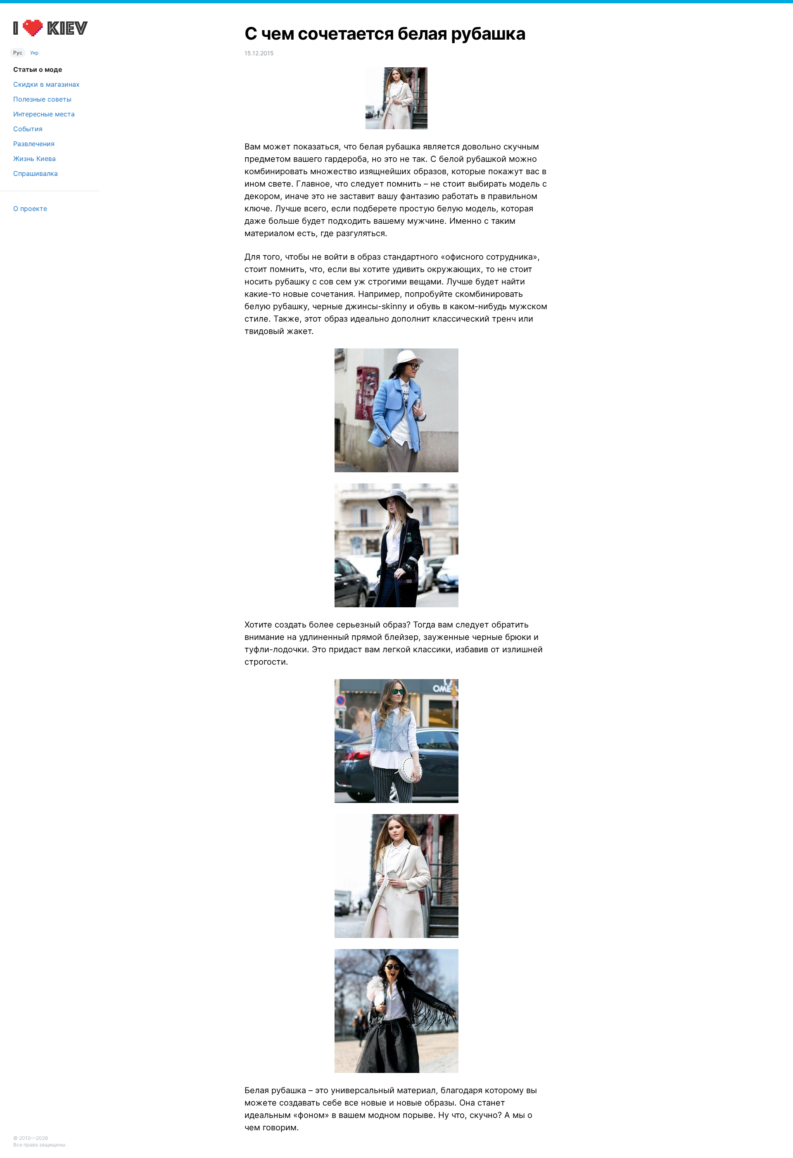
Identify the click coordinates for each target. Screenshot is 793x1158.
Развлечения (34, 144)
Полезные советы (42, 99)
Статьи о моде (37, 69)
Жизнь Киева (34, 158)
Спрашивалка (35, 173)
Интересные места (44, 114)
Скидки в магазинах (46, 84)
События (28, 129)
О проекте (30, 208)
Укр (34, 53)
